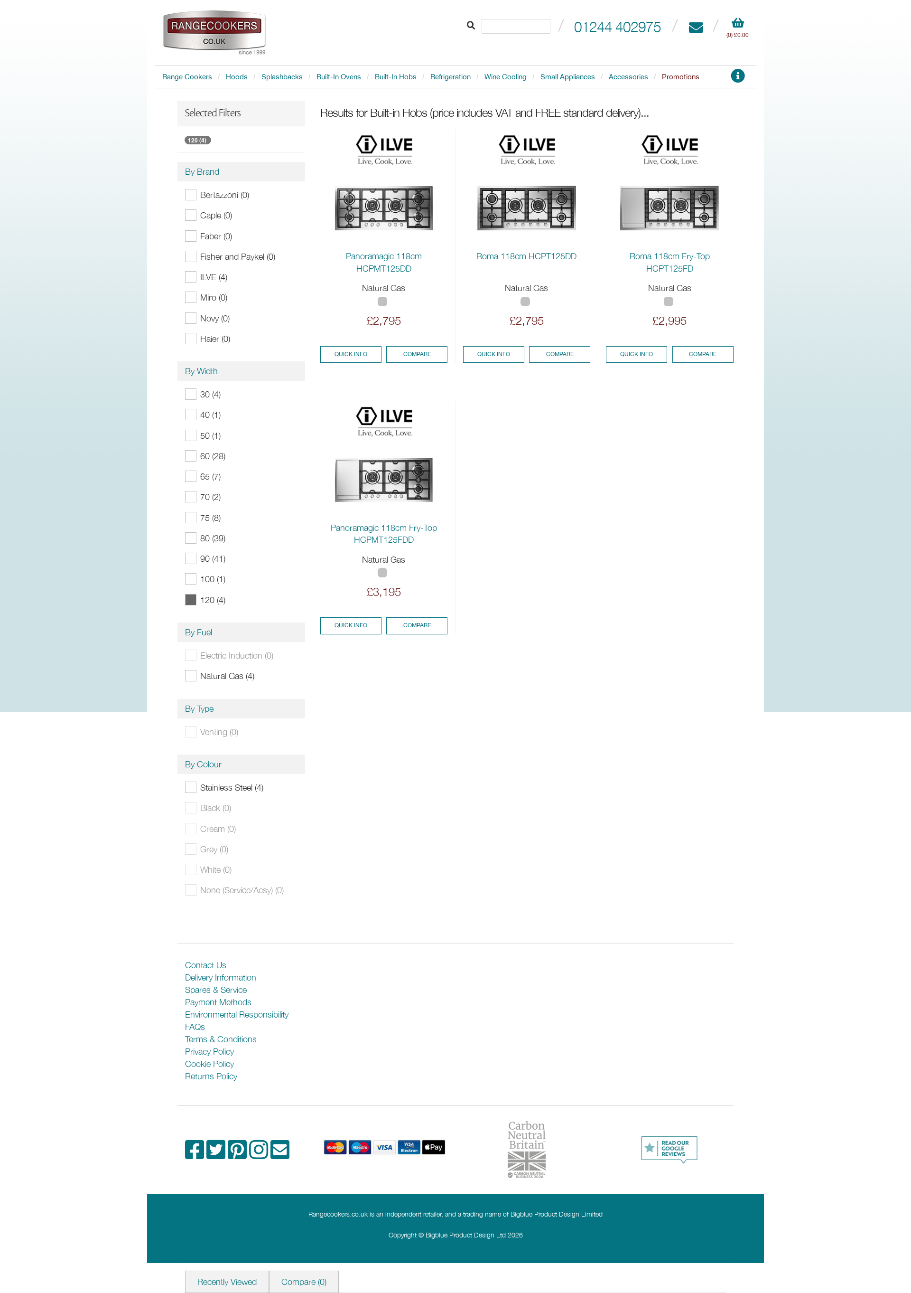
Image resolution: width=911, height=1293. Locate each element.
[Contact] (696, 26)
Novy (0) (215, 318)
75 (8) (210, 518)
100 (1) (212, 579)
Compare (417, 354)
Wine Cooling (505, 77)
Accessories (628, 77)
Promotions (680, 77)
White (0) (216, 870)
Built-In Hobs (396, 77)
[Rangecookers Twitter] (217, 1155)
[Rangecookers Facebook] (195, 1155)
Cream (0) (218, 829)
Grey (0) (214, 849)
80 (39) (212, 538)
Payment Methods (218, 1002)
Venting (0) (219, 732)
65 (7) (210, 476)
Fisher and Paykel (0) (237, 257)
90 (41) (212, 559)
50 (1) (210, 436)
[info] (738, 79)
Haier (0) (215, 339)
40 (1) (210, 415)
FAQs (195, 1027)
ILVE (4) (213, 277)
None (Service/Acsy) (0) (242, 890)
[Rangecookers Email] (279, 1155)
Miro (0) (213, 297)
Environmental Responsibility (236, 1014)
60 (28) (212, 456)
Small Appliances (567, 77)
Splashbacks (282, 77)
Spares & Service (216, 990)
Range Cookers (187, 77)
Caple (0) (216, 215)
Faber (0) (216, 236)
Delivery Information (220, 977)
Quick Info (351, 354)
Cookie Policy (209, 1064)
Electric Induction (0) (236, 656)
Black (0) (215, 808)
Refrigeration (450, 77)
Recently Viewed (227, 1282)
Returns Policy (211, 1076)
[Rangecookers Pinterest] (238, 1155)
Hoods (237, 77)
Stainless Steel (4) (231, 788)
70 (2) (210, 497)
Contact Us (205, 965)
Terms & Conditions (221, 1039)
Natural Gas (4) (227, 676)
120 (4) (197, 140)
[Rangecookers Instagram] (259, 1155)
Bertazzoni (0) (224, 195)
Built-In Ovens (338, 77)
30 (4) (210, 394)
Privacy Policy (209, 1052)
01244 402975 (617, 26)
